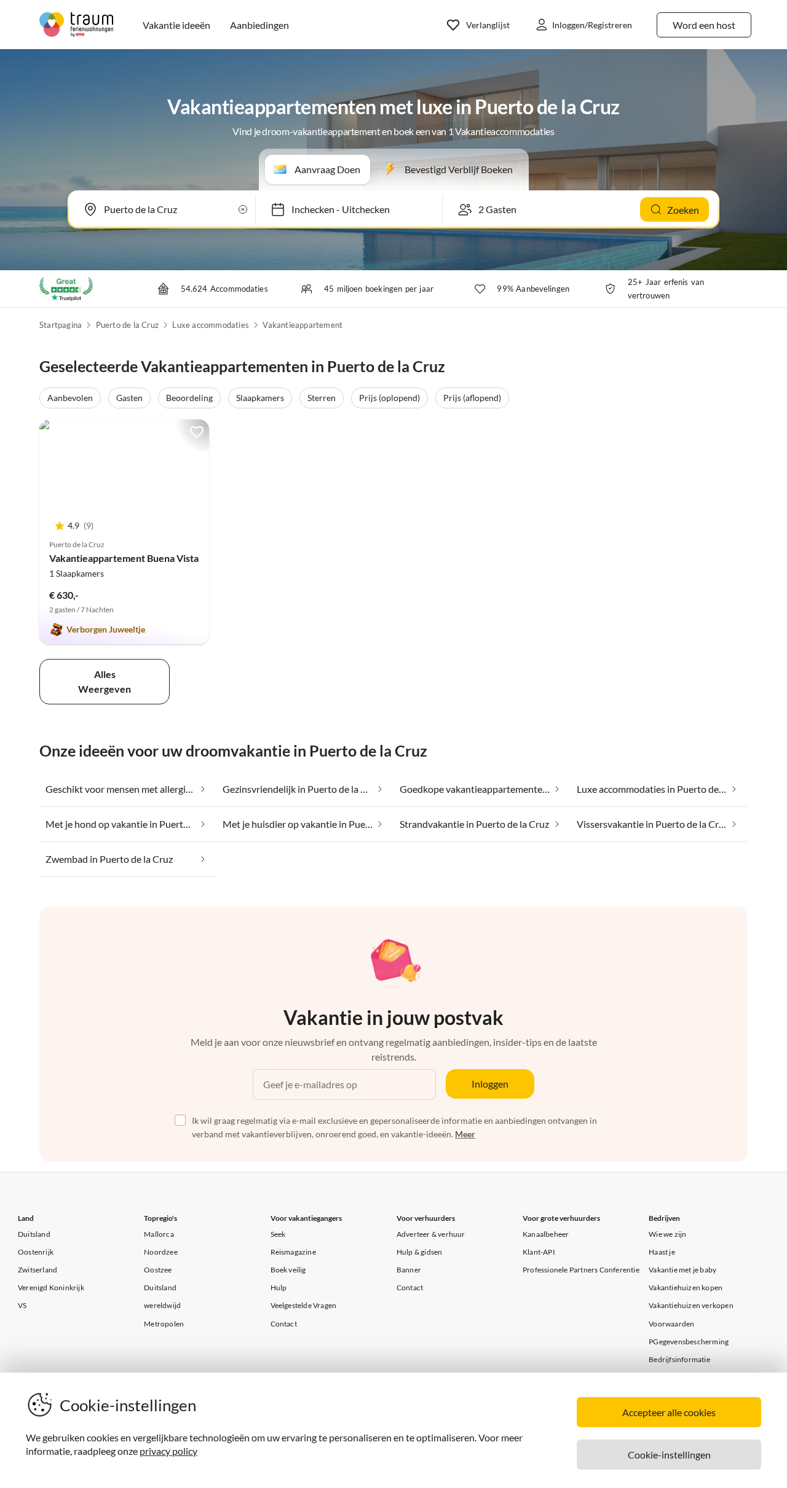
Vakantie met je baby (682, 1269)
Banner (409, 1269)
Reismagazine (293, 1251)
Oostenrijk (35, 1251)
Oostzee (158, 1269)
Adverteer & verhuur (431, 1234)
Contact (284, 1323)
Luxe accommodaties (210, 325)
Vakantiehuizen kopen (685, 1287)
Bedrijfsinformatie (679, 1359)
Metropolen (164, 1323)
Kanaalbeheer (546, 1234)
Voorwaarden (671, 1323)
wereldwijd (162, 1305)
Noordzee (161, 1251)
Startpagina (60, 325)
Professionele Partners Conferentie (581, 1269)
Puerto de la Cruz (127, 325)
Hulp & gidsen (420, 1251)
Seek (278, 1234)
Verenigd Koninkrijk (51, 1287)
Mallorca (159, 1234)
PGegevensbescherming (689, 1341)
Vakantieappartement (302, 325)
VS (22, 1305)
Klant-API (539, 1251)
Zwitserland (37, 1269)
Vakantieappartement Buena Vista (124, 558)
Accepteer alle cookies (669, 1412)
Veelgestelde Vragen (304, 1305)
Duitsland (34, 1234)
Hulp (279, 1287)
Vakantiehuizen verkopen (691, 1305)
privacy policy (168, 1451)
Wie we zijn (667, 1234)
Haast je (662, 1251)
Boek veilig (288, 1269)
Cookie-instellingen (669, 1454)
